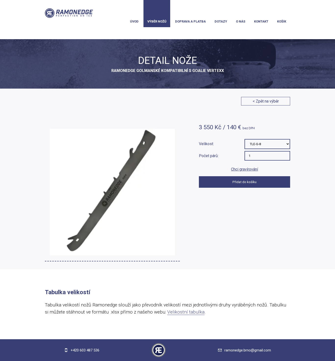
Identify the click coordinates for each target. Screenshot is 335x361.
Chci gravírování (244, 169)
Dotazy (221, 21)
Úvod (134, 21)
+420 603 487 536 (84, 350)
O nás (240, 21)
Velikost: (206, 143)
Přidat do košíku (244, 182)
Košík (281, 21)
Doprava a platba (190, 21)
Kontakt (261, 21)
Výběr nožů (156, 21)
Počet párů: (209, 155)
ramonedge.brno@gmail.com (247, 350)
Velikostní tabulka (186, 312)
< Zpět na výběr (266, 101)
